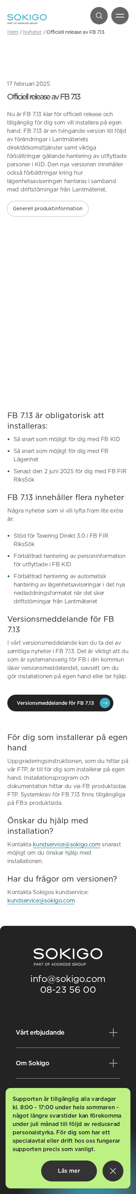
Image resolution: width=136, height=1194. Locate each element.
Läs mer (69, 1170)
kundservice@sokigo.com (66, 844)
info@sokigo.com (68, 978)
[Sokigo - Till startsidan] (27, 19)
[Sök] (99, 15)
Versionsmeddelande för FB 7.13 (55, 703)
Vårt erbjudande (40, 1032)
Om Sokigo (32, 1063)
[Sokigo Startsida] (68, 957)
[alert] (68, 1138)
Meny (120, 15)
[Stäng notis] (113, 1171)
